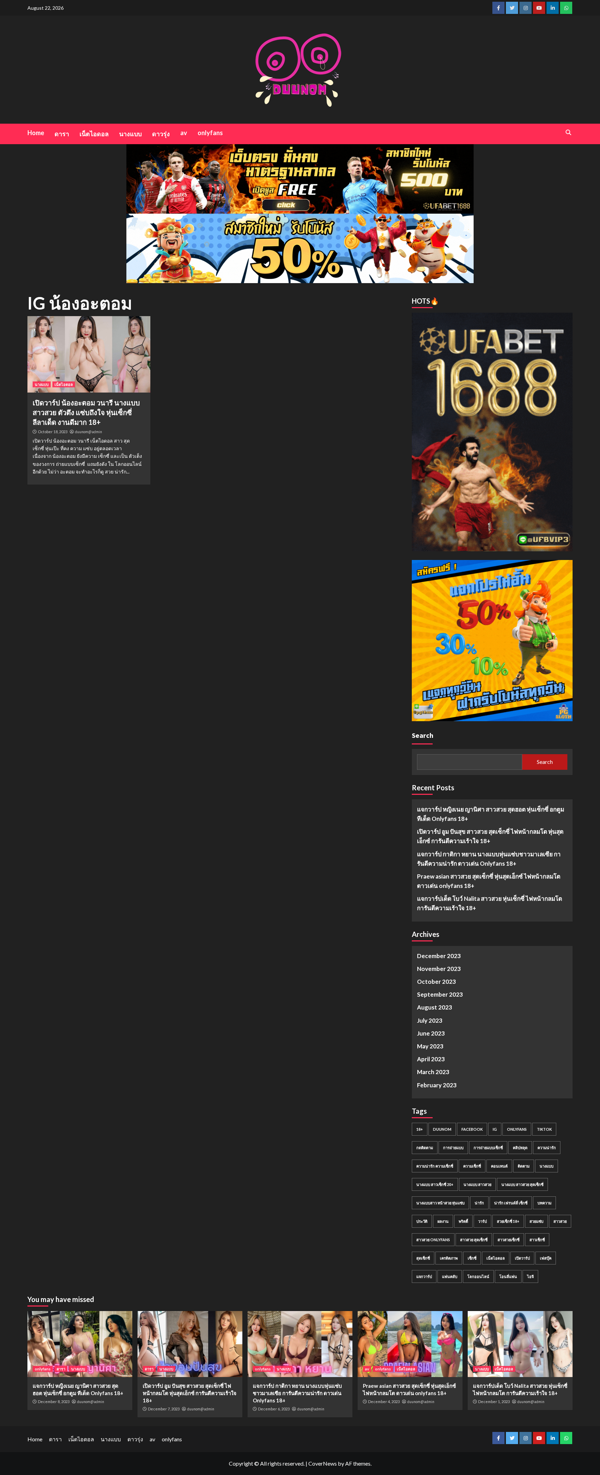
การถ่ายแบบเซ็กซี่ (488, 1147)
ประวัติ (421, 1221)
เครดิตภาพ (449, 1258)
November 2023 (439, 968)
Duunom (442, 1129)
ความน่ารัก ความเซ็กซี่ (434, 1166)
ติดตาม (524, 1166)
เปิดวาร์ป (522, 1258)
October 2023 (436, 981)
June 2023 (431, 1033)
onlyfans (210, 133)
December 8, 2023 (53, 1401)
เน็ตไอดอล (94, 134)
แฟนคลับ (449, 1276)
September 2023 (440, 994)
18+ (419, 1129)
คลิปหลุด (520, 1147)
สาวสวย (560, 1221)
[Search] (568, 132)
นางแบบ (130, 134)
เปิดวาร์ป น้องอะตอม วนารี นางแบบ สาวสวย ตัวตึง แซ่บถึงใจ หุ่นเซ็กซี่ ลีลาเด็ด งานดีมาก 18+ (86, 412)
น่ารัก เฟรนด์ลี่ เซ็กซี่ (510, 1203)
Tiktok (544, 1129)
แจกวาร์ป (424, 1276)
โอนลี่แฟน (508, 1276)
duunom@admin (88, 431)
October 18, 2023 (52, 431)
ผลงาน (443, 1221)
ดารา (62, 134)
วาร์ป (482, 1221)
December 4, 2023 (384, 1401)
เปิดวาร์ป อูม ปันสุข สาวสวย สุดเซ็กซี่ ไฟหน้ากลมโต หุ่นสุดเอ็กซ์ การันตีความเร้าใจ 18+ (490, 836)
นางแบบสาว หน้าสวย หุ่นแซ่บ (440, 1203)
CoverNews (322, 1463)
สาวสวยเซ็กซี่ (508, 1239)
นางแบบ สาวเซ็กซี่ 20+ (434, 1184)
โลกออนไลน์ (478, 1276)
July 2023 (429, 1020)
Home (35, 133)
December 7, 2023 (164, 1409)
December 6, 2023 (274, 1409)
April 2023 (431, 1059)
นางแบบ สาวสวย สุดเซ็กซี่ (522, 1184)
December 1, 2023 (494, 1401)
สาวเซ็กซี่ (537, 1239)
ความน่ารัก (547, 1147)
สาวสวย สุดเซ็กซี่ (474, 1239)
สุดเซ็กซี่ (423, 1258)
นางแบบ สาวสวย (477, 1184)
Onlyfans (517, 1129)
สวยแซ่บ (536, 1221)
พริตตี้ (463, 1221)
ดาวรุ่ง (161, 134)
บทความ (544, 1203)
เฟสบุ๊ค (545, 1258)
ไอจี (530, 1276)
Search (422, 735)
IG (495, 1129)
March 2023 (433, 1072)
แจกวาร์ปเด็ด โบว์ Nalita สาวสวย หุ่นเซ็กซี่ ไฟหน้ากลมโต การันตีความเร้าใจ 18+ (489, 903)
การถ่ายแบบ (453, 1147)
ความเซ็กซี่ (472, 1166)
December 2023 (439, 955)
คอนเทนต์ (499, 1166)
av (183, 133)
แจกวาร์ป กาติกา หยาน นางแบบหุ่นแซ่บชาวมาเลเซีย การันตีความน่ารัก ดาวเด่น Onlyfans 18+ (489, 858)
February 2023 (437, 1085)
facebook (472, 1129)
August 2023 (434, 1007)
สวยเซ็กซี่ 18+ (508, 1221)
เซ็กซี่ (472, 1258)
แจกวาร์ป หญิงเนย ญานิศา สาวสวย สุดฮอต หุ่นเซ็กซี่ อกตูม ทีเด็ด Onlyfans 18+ (490, 814)
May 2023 (430, 1046)
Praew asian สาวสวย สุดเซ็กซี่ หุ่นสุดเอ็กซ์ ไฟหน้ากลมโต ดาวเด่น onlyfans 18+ (488, 881)
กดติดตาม (424, 1147)
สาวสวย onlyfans (433, 1239)
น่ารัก (479, 1203)
